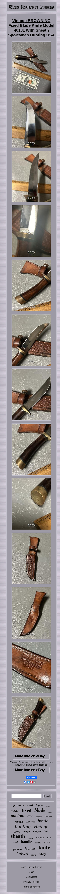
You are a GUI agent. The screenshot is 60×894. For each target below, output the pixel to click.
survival (30, 821)
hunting (23, 826)
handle (26, 841)
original (40, 837)
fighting (17, 831)
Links (31, 872)
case (30, 816)
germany (18, 805)
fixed (26, 810)
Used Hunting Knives (31, 867)
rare (47, 842)
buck (46, 831)
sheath (18, 836)
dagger (39, 817)
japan (39, 805)
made (15, 811)
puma (33, 855)
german (17, 849)
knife (44, 848)
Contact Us (31, 877)
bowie (43, 820)
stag (42, 853)
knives (22, 853)
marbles (38, 843)
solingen (37, 831)
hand (50, 812)
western (30, 838)
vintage (41, 826)
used (30, 805)
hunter (48, 816)
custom (17, 816)
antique (26, 831)
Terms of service (31, 886)
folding (48, 806)
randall (19, 821)
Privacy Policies (31, 881)
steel (15, 842)
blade (39, 810)
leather (30, 849)
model (49, 837)
